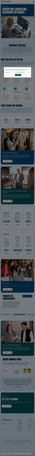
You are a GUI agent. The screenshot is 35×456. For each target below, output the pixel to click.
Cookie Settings (7, 72)
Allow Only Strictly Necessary (20, 72)
